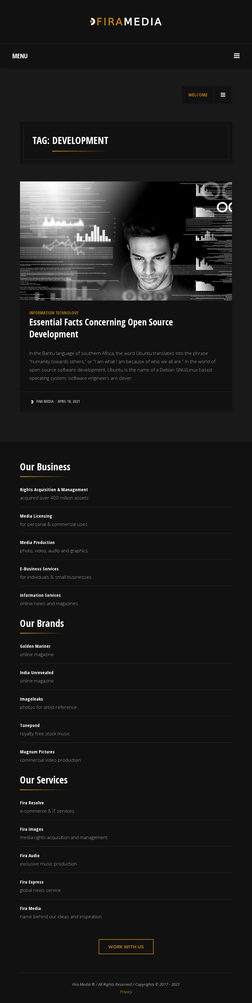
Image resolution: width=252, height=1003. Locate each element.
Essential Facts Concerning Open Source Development (101, 328)
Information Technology (53, 313)
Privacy (126, 991)
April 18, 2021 (69, 401)
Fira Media (44, 401)
